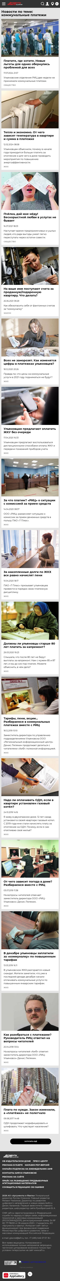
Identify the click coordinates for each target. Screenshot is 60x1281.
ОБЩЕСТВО (10, 85)
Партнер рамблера (26, 1267)
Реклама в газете (12, 1165)
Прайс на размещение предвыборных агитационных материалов (25, 1181)
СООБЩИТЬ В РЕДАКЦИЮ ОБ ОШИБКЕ (23, 1187)
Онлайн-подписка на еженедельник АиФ (27, 1169)
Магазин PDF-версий (37, 1165)
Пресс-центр (40, 1161)
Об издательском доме (16, 1161)
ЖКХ (6, 167)
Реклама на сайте (13, 1177)
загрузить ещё (30, 1141)
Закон (7, 313)
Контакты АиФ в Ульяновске (19, 1173)
